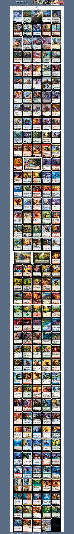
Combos (23, 4)
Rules (32, 4)
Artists (27, 4)
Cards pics (47, 7)
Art (58, 7)
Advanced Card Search (15, 4)
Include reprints (37, 9)
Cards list (37, 7)
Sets (36, 4)
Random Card (46, 4)
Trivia (40, 4)
